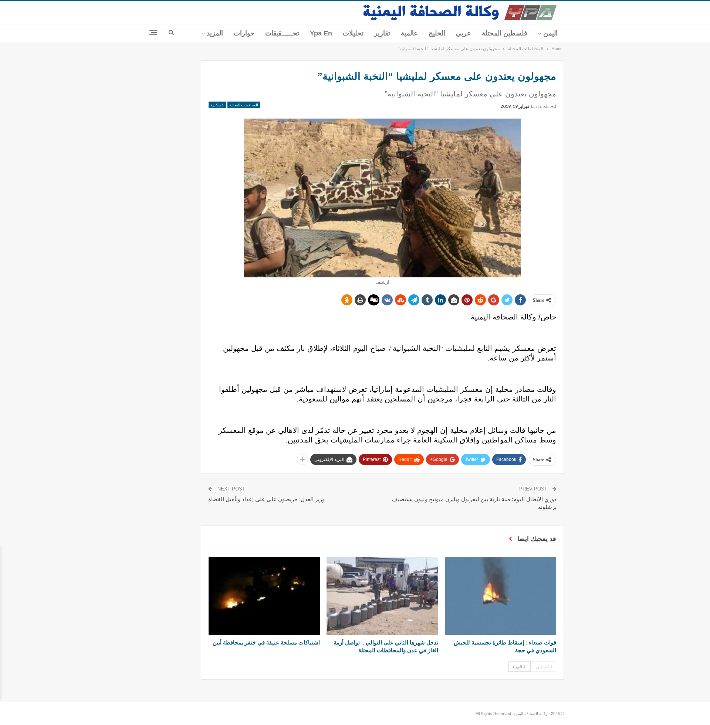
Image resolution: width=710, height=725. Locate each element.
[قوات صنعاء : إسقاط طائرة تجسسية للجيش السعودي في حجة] (500, 596)
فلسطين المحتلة (504, 33)
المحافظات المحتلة (244, 105)
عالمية (409, 33)
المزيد (215, 33)
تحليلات (353, 33)
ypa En (321, 33)
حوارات (244, 33)
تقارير (382, 33)
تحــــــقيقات (282, 33)
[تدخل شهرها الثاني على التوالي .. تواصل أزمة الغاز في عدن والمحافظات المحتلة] (382, 596)
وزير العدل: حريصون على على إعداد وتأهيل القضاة (266, 499)
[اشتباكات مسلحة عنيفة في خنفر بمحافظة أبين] (264, 596)
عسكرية (217, 105)
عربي (463, 33)
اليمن (550, 33)
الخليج (437, 33)
